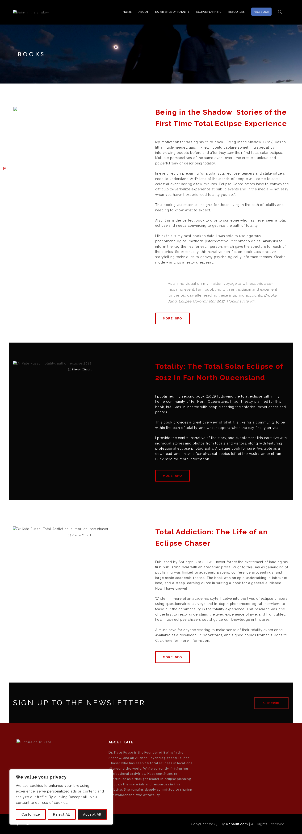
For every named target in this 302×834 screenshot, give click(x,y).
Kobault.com (237, 824)
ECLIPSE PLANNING (209, 11)
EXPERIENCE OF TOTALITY (172, 11)
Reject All (61, 814)
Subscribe (271, 703)
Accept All (92, 814)
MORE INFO (172, 318)
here (168, 459)
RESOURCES (236, 11)
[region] (61, 797)
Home (127, 11)
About (143, 11)
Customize (30, 814)
